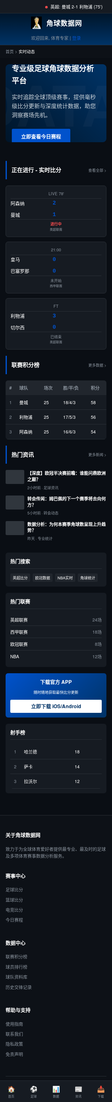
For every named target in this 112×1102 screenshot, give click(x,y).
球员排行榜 (16, 967)
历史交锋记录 (19, 987)
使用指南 (14, 1024)
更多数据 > (97, 365)
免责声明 (14, 1054)
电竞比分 (14, 909)
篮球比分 (14, 900)
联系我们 (14, 1034)
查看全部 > (97, 170)
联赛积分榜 (16, 956)
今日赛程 (14, 919)
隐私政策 (14, 1044)
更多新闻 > (97, 454)
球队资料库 (16, 977)
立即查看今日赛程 (41, 136)
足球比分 (14, 889)
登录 (76, 38)
